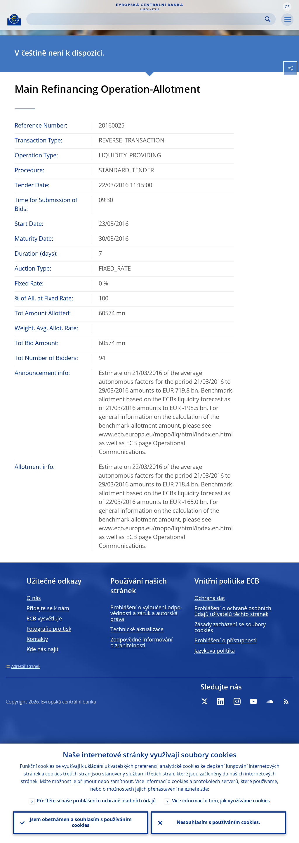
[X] (204, 701)
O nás (34, 598)
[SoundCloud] (270, 701)
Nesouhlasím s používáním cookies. (218, 822)
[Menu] (287, 19)
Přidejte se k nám (48, 608)
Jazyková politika (214, 651)
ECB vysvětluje (44, 619)
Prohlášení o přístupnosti (225, 641)
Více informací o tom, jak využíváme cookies (221, 801)
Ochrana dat (209, 598)
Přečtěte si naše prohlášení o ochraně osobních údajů (96, 801)
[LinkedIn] (221, 701)
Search (267, 19)
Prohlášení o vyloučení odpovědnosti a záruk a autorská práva (146, 613)
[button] (287, 6)
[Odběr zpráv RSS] (286, 701)
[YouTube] (253, 701)
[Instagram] (237, 701)
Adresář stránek (25, 667)
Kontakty (37, 639)
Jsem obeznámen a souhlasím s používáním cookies (81, 823)
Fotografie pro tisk (49, 629)
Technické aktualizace (137, 629)
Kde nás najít (42, 649)
